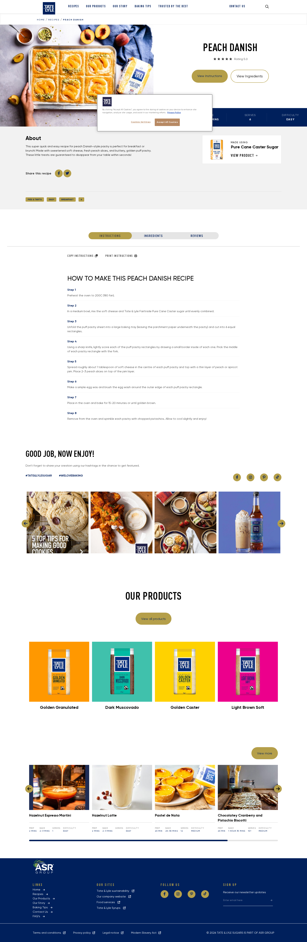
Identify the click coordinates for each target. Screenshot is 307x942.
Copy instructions (80, 255)
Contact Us (237, 6)
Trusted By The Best (173, 6)
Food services (107, 902)
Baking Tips (143, 6)
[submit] (271, 900)
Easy (51, 199)
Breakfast (67, 199)
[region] (154, 113)
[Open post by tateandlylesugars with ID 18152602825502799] (121, 522)
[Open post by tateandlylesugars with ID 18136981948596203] (249, 522)
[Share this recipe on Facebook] (59, 173)
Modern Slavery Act (144, 932)
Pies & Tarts (35, 199)
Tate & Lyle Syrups (110, 908)
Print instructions (119, 255)
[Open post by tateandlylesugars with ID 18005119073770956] (57, 522)
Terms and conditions (48, 932)
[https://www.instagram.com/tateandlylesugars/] (250, 477)
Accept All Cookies (167, 122)
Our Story (120, 6)
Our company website (112, 896)
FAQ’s (37, 916)
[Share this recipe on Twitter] (67, 173)
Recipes (73, 6)
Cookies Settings (140, 122)
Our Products (96, 6)
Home (41, 19)
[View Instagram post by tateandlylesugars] (85, 549)
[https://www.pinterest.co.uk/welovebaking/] (264, 477)
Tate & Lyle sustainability (114, 890)
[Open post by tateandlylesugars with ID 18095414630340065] (185, 522)
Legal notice (111, 932)
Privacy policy (82, 932)
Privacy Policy (174, 112)
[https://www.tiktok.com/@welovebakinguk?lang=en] (277, 477)
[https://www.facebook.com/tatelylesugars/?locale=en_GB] (237, 477)
